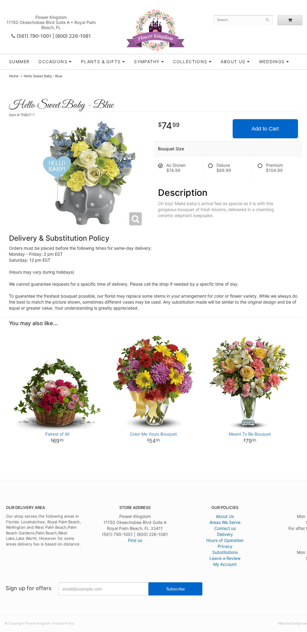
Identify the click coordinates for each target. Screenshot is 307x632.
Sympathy (146, 61)
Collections (190, 61)
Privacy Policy (63, 623)
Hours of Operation (224, 540)
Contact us (225, 528)
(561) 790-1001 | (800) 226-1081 (53, 36)
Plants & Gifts (101, 61)
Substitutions (225, 552)
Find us (135, 540)
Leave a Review (225, 558)
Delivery (225, 534)
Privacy (225, 546)
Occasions (52, 61)
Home (14, 76)
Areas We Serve (225, 522)
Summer (19, 61)
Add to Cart (265, 129)
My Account (225, 564)
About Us (225, 516)
